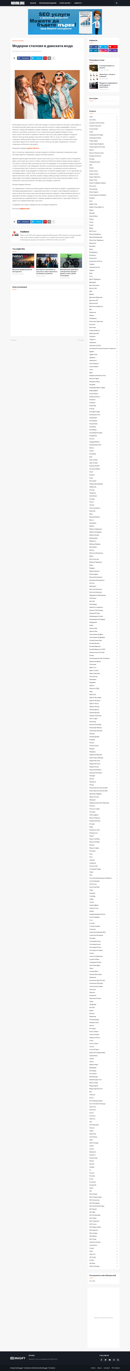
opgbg (103, 1167)
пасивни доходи (103, 713)
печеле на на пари (103, 725)
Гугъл (103, 276)
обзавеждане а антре (103, 616)
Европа (103, 315)
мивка (103, 556)
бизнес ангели (103, 174)
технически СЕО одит (103, 983)
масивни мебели (103, 517)
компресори (103, 418)
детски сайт (103, 288)
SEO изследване (103, 1203)
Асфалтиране (103, 141)
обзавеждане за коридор (103, 619)
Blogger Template (48, 1368)
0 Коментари (37, 51)
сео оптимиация (103, 881)
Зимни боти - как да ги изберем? (107, 75)
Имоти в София (103, 379)
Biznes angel (103, 1083)
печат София (103, 719)
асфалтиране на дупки (103, 144)
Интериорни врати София (103, 388)
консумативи (103, 424)
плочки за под (103, 746)
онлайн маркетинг (103, 646)
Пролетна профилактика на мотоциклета (22, 271)
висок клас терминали (103, 240)
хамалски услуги (103, 1038)
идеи (103, 373)
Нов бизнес (103, 598)
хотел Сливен (103, 1044)
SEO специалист (103, 1221)
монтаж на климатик (103, 577)
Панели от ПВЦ (103, 688)
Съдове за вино (103, 959)
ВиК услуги (103, 231)
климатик (103, 403)
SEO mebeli (103, 1236)
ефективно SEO (103, 333)
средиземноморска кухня (103, 914)
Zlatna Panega (103, 1266)
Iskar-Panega (103, 1143)
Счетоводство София (103, 950)
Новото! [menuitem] (77, 3)
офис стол (103, 667)
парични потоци (103, 707)
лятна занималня (103, 508)
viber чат (103, 1254)
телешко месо (103, 971)
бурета (103, 219)
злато (103, 370)
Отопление (103, 664)
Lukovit (103, 1149)
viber (103, 1251)
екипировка (103, 318)
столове (103, 923)
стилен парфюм (103, 917)
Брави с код (103, 204)
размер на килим (103, 821)
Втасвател (103, 255)
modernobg (103, 1158)
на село (103, 583)
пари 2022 (103, 694)
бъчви (103, 225)
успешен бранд (103, 1020)
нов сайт (103, 601)
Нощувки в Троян (103, 613)
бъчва (103, 222)
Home (93, 1368)
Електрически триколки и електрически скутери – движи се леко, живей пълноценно (69, 273)
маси (103, 514)
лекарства (103, 493)
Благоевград (103, 189)
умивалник (103, 1016)
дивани (103, 294)
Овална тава (103, 628)
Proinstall (103, 1182)
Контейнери (103, 430)
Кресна (103, 448)
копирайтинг (103, 436)
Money (103, 1161)
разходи (103, 824)
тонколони (103, 989)
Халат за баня (103, 1032)
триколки (103, 992)
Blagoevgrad (103, 1086)
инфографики (103, 391)
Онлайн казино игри (103, 640)
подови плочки (103, 767)
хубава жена (103, 1056)
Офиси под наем (103, 673)
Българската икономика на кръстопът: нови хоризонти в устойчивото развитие (46, 272)
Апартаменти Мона (103, 138)
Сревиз (103, 911)
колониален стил (103, 415)
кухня (103, 472)
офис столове (103, 670)
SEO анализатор (103, 1200)
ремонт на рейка (103, 839)
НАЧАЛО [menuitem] (33, 3)
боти (103, 201)
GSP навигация (103, 1125)
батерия (103, 159)
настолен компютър (103, 589)
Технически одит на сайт (103, 980)
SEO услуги (103, 1224)
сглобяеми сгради (103, 869)
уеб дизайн (103, 1004)
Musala (103, 1164)
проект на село (103, 797)
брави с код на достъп (103, 207)
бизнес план (103, 180)
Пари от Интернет (103, 701)
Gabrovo (103, 1119)
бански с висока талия (103, 153)
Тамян (103, 968)
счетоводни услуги (103, 947)
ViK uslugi (103, 1257)
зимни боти (103, 360)
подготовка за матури (103, 758)
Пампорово (103, 679)
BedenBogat (103, 1077)
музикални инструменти (103, 580)
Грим (103, 273)
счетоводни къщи (103, 944)
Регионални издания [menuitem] (47, 3)
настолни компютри (103, 592)
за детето (103, 339)
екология (103, 324)
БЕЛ (103, 165)
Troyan (103, 1248)
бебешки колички (103, 162)
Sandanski (103, 1185)
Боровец (103, 198)
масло (103, 520)
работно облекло (103, 818)
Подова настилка (103, 761)
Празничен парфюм (103, 794)
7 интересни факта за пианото (106, 67)
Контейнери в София (103, 433)
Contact (107, 1368)
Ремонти (103, 845)
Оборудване (103, 622)
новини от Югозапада (103, 610)
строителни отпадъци (103, 935)
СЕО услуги (103, 884)
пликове (103, 734)
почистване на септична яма (103, 788)
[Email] (49, 58)
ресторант (103, 851)
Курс (103, 457)
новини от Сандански (103, 607)
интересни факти (103, 382)
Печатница (103, 722)
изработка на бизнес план (103, 376)
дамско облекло (33, 148)
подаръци (103, 752)
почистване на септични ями (103, 791)
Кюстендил (103, 481)
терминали (103, 977)
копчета (103, 439)
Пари (103, 692)
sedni (103, 1188)
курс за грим (103, 460)
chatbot (103, 1095)
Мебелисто (103, 541)
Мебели (103, 526)
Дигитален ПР (103, 300)
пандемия (103, 682)
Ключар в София (103, 412)
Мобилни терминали (103, 562)
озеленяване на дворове (103, 637)
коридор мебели (103, 442)
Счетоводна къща (103, 941)
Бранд (103, 210)
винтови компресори (103, 237)
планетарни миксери (103, 731)
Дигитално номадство (103, 306)
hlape (103, 1131)
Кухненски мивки (103, 469)
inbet (103, 1140)
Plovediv (103, 1176)
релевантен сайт (103, 830)
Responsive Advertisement (103, 1318)
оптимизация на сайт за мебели (103, 658)
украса (103, 1010)
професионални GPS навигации (103, 803)
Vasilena (24, 231)
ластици (103, 490)
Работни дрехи (103, 815)
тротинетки (103, 995)
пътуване (103, 812)
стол (103, 920)
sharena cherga (103, 1242)
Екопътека (103, 327)
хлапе (103, 1041)
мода (103, 565)
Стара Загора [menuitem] (64, 3)
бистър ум (103, 186)
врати (103, 249)
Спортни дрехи (103, 905)
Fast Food (103, 1107)
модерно (103, 568)
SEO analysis (103, 1233)
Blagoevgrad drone (103, 1089)
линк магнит (103, 496)
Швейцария (103, 1068)
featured (103, 1110)
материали (103, 523)
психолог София (103, 809)
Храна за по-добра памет (103, 1053)
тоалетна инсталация (103, 986)
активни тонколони (103, 126)
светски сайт (103, 866)
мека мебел (103, 547)
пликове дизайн (103, 737)
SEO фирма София (103, 1227)
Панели (103, 686)
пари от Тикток (103, 704)
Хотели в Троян (103, 1050)
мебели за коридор (103, 532)
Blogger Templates (24, 1368)
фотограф (103, 1028)
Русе (103, 857)
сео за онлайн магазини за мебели (103, 878)
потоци (103, 785)
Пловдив (103, 740)
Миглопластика (103, 559)
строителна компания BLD (103, 932)
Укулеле (103, 1013)
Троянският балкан (103, 998)
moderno (103, 1155)
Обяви (103, 625)
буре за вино (103, 216)
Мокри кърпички (103, 571)
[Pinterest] (45, 58)
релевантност (103, 833)
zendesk (103, 1263)
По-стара (80, 340)
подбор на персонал (103, 755)
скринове (103, 893)
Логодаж (103, 499)
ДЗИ (103, 291)
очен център (103, 676)
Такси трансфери (103, 965)
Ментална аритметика (103, 553)
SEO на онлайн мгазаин (103, 1206)
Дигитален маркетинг (103, 297)
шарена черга (103, 1065)
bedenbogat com (103, 1080)
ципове (103, 1059)
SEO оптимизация (103, 1215)
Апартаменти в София (103, 135)
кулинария (103, 454)
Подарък (103, 749)
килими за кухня (103, 397)
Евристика (103, 312)
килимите (103, 400)
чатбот (103, 1062)
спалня (103, 902)
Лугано (103, 502)
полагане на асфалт (103, 773)
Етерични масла (103, 330)
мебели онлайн (103, 535)
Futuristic (103, 1116)
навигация (103, 586)
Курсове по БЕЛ (103, 466)
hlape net (103, 1134)
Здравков (103, 358)
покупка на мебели (103, 770)
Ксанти (103, 451)
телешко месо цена (103, 974)
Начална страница (18, 41)
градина (103, 270)
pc (103, 1170)
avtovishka (103, 1074)
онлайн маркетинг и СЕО (103, 649)
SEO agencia (103, 1230)
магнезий (103, 511)
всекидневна (103, 252)
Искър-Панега (103, 394)
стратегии (103, 929)
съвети (103, 953)
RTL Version (116, 1368)
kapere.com (25, 209)
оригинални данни (103, 661)
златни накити (103, 367)
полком (103, 779)
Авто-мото (103, 120)
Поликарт (103, 776)
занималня (103, 342)
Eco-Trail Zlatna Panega (103, 1104)
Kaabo (103, 1146)
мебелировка (103, 538)
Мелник (103, 550)
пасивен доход (103, 710)
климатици (103, 406)
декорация (103, 282)
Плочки (103, 743)
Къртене (103, 475)
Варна (103, 228)
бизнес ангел (103, 171)
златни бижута (103, 364)
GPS (103, 1122)
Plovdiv (103, 1173)
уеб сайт (103, 1007)
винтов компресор (103, 234)
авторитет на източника (103, 123)
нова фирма (103, 604)
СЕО (103, 875)
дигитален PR (103, 303)
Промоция (103, 800)
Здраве (103, 352)
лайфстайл (103, 487)
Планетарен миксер (103, 728)
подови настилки (103, 764)
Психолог (103, 806)
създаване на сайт (103, 962)
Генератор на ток (103, 267)
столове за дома (103, 926)
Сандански (103, 863)
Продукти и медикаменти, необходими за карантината (108, 85)
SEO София (103, 1218)
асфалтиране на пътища (103, 147)
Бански (103, 150)
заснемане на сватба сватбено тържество (103, 348)
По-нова (13, 340)
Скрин (103, 890)
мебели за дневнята (103, 529)
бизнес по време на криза (103, 183)
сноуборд (103, 896)
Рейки (103, 827)
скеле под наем (103, 887)
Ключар (103, 409)
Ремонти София (103, 848)
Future (103, 1113)
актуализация (103, 129)
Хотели (103, 1047)
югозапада (103, 1071)
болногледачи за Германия (103, 195)
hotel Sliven (103, 1137)
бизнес (103, 168)
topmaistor (103, 1245)
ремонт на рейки (103, 842)
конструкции (103, 421)
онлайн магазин (103, 643)
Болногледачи (103, 192)
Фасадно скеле (103, 1022)
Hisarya (103, 1128)
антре (103, 132)
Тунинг (103, 1001)
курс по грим (103, 463)
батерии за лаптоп (103, 156)
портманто (103, 782)
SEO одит (103, 1212)
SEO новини (103, 1209)
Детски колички (103, 285)
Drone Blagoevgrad (103, 1101)
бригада (103, 213)
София (103, 899)
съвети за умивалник (103, 956)
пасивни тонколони (103, 716)
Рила (103, 854)
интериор (103, 385)
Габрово (103, 264)
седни (103, 872)
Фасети (103, 1026)
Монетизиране (103, 574)
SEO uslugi (103, 1239)
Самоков (103, 860)
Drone (103, 1098)
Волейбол (103, 246)
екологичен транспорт (103, 321)
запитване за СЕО (103, 346)
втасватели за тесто (103, 261)
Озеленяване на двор (103, 634)
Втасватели (103, 258)
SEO (103, 1191)
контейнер (103, 427)
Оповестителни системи (103, 652)
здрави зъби (103, 354)
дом (103, 309)
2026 (103, 117)
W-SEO (103, 1260)
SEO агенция (103, 1194)
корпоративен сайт (103, 445)
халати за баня (103, 1034)
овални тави (103, 631)
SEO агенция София (103, 1197)
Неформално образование (103, 595)
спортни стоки (103, 908)
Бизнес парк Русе (103, 177)
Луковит (103, 505)
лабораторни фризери (103, 484)
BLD (103, 1092)
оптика (103, 655)
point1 (103, 1179)
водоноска (103, 243)
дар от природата (103, 279)
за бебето (103, 336)
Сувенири (103, 938)
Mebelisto (103, 1152)
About (99, 1368)
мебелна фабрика (103, 544)
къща (103, 478)
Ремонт (103, 836)
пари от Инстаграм (103, 698)
